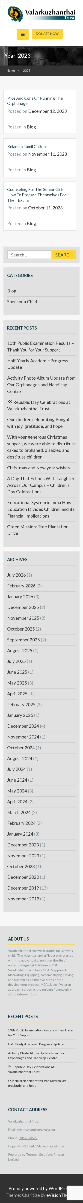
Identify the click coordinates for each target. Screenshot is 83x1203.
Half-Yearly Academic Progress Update (36, 1044)
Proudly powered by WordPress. (40, 1188)
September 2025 (23, 639)
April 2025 (17, 693)
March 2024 (19, 812)
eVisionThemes (61, 1195)
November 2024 (23, 736)
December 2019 (23, 887)
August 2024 (19, 758)
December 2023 (23, 844)
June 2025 (17, 672)
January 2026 (20, 596)
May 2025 (17, 682)
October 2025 (21, 628)
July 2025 (16, 661)
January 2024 (20, 834)
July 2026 (16, 575)
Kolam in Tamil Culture (27, 146)
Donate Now (47, 34)
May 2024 (17, 790)
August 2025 (19, 650)
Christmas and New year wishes (38, 467)
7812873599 (28, 1138)
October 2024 (21, 747)
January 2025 (20, 715)
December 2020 (23, 877)
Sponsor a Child (22, 301)
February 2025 (21, 704)
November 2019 (23, 898)
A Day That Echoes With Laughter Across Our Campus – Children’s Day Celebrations (40, 485)
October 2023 (21, 866)
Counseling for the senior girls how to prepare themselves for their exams (36, 195)
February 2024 (21, 823)
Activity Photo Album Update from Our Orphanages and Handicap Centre (41, 384)
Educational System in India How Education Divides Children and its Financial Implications (41, 509)
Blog (31, 126)
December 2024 (23, 726)
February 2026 (21, 585)
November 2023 (23, 855)
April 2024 (17, 801)
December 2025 (23, 607)
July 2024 (16, 769)
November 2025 (23, 618)
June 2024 (17, 780)
